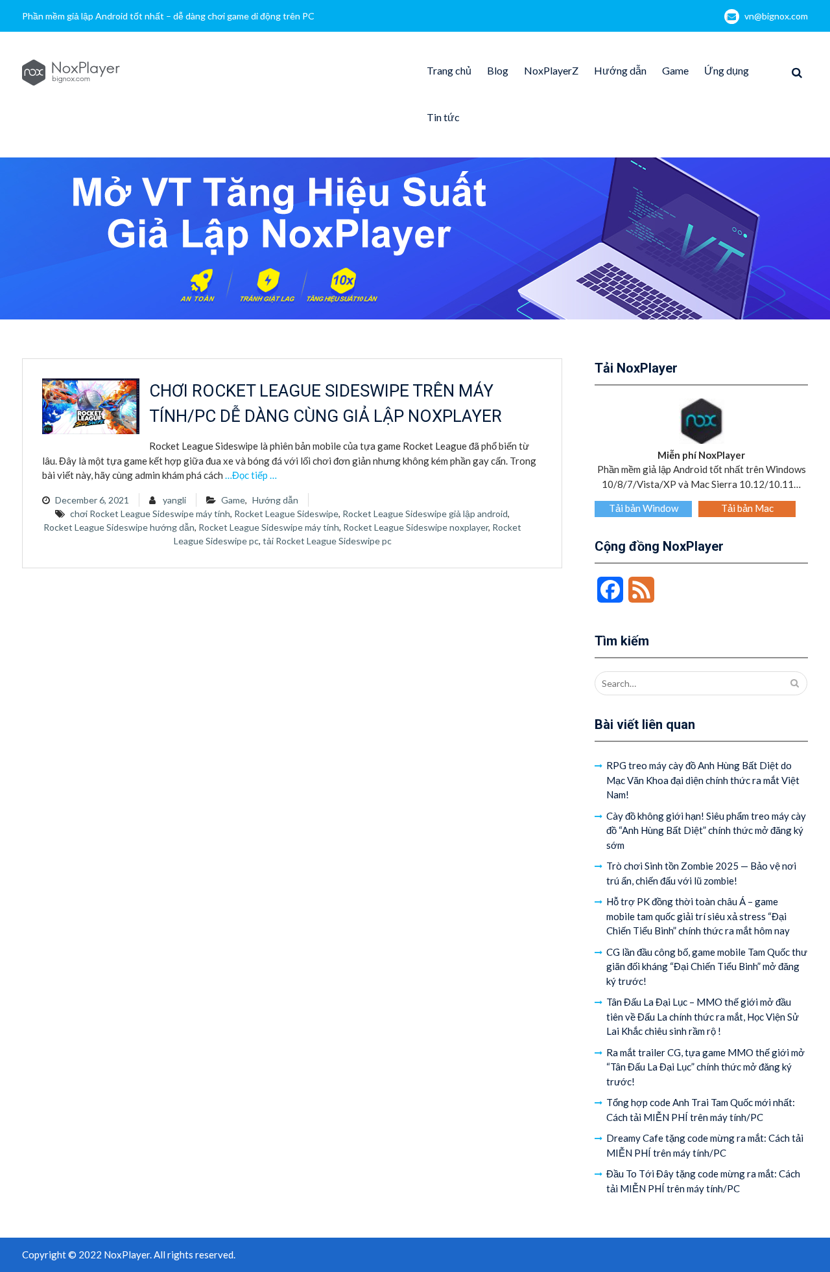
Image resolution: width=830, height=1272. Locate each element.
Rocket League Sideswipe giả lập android (425, 513)
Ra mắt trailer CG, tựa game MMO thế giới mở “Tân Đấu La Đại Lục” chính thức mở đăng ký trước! (705, 1067)
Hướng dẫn (620, 70)
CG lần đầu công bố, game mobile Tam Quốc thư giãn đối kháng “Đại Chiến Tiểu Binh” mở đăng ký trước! (706, 966)
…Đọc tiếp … (251, 475)
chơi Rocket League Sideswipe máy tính (150, 513)
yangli (174, 499)
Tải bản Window (643, 508)
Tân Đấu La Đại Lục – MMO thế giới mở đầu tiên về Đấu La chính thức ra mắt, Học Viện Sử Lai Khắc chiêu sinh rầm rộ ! (702, 1016)
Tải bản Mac (747, 508)
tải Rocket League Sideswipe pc (327, 540)
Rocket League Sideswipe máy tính (268, 527)
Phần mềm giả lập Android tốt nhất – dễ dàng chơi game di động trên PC (168, 15)
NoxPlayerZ (551, 70)
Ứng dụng (726, 70)
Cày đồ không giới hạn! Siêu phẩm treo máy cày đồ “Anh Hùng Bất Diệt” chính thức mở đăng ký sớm (706, 830)
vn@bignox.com (776, 15)
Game (675, 70)
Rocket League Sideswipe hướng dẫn (119, 527)
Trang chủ (449, 70)
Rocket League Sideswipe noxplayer (415, 527)
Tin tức (443, 117)
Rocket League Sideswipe (286, 513)
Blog (497, 70)
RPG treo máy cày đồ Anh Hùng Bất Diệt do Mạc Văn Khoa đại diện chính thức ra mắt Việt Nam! (703, 779)
